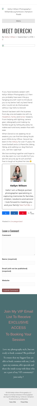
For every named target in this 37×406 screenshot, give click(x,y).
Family (13, 117)
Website (5, 280)
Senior (22, 117)
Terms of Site (12, 402)
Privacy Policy (24, 402)
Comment (6, 235)
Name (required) (9, 259)
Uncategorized (16, 221)
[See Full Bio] (31, 205)
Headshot (6, 117)
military (15, 142)
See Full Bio (25, 205)
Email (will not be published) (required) (14, 270)
